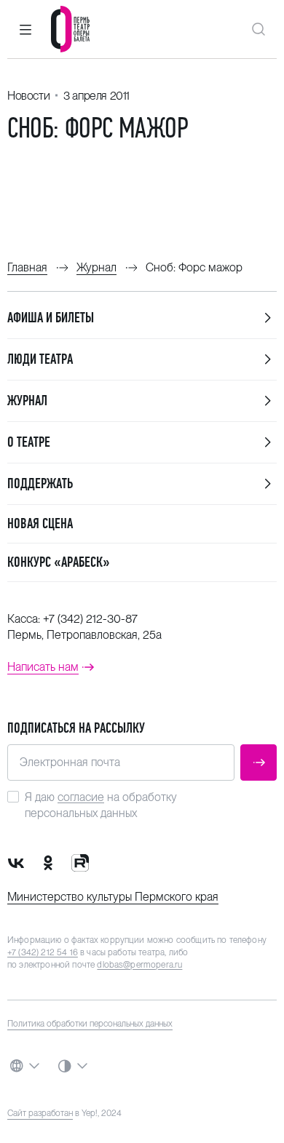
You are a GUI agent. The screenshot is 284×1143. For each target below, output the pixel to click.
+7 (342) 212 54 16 (42, 952)
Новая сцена (40, 523)
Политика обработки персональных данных (90, 1024)
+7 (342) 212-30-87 (90, 619)
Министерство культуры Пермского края (112, 897)
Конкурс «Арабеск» (58, 562)
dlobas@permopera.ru (139, 965)
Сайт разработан (40, 1113)
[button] (25, 29)
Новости (28, 96)
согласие (81, 797)
